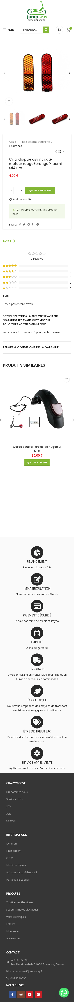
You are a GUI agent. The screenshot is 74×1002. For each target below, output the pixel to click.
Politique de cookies (18, 879)
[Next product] (63, 152)
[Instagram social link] (21, 994)
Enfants (10, 924)
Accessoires (13, 938)
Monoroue (12, 931)
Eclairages (15, 146)
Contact (10, 820)
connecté (29, 332)
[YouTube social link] (29, 994)
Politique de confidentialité (21, 872)
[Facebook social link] (20, 224)
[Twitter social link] (24, 224)
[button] (37, 462)
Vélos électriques (16, 916)
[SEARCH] (46, 30)
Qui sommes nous (17, 792)
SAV (8, 806)
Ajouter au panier (40, 190)
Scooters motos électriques (22, 909)
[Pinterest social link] (28, 224)
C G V (9, 858)
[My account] (59, 29)
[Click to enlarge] (9, 101)
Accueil (13, 141)
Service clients (14, 799)
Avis (8, 813)
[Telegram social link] (37, 224)
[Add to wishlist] (66, 379)
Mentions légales (16, 865)
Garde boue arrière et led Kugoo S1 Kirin (37, 448)
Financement (13, 850)
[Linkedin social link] (33, 224)
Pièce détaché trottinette (35, 141)
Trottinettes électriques (19, 902)
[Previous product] (56, 152)
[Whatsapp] (64, 992)
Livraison (11, 843)
